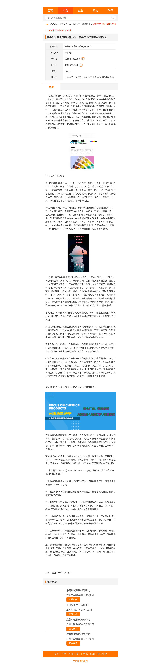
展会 (95, 10)
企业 (80, 10)
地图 (92, 654)
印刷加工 (76, 24)
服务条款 (102, 654)
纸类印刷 (86, 24)
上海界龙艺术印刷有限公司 (79, 610)
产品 (65, 10)
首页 (50, 10)
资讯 (110, 10)
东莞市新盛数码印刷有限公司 (80, 595)
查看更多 (73, 599)
